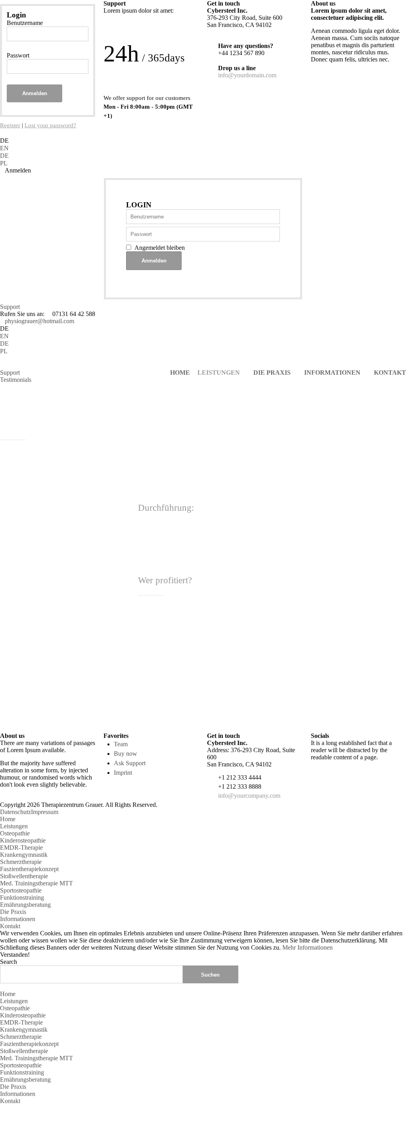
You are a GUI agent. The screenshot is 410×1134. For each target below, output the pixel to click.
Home (7, 819)
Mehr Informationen (307, 947)
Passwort (18, 55)
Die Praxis (13, 911)
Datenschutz (15, 811)
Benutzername (25, 22)
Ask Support (130, 763)
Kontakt (10, 926)
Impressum (44, 811)
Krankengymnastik (24, 854)
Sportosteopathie (21, 890)
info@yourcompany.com (249, 795)
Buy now (125, 753)
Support (10, 306)
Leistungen (14, 826)
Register (10, 125)
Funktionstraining (22, 897)
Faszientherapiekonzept (29, 869)
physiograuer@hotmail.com (39, 321)
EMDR (222, 701)
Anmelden (34, 93)
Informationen (17, 919)
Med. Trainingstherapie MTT (36, 883)
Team (121, 744)
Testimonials (15, 379)
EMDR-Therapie (21, 847)
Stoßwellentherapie (24, 876)
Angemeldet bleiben (159, 247)
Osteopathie (15, 833)
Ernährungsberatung (25, 904)
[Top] (2, 1108)
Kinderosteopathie (23, 840)
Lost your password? (50, 125)
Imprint (123, 772)
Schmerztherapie (21, 861)
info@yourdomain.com (247, 75)
